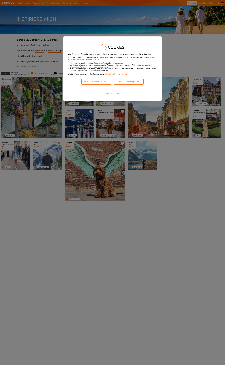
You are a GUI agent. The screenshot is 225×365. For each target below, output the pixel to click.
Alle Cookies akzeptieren (129, 82)
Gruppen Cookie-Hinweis (116, 74)
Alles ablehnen (112, 93)
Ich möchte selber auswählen (96, 82)
